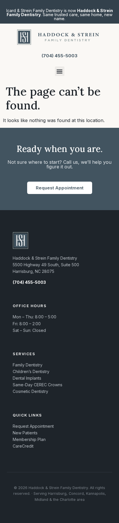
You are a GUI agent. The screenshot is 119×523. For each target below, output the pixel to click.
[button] (59, 71)
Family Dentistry (27, 364)
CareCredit (23, 446)
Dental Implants (27, 378)
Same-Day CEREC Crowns (37, 384)
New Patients (25, 432)
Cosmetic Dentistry (30, 391)
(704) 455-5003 (59, 55)
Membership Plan (29, 439)
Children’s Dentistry (31, 371)
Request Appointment (33, 426)
